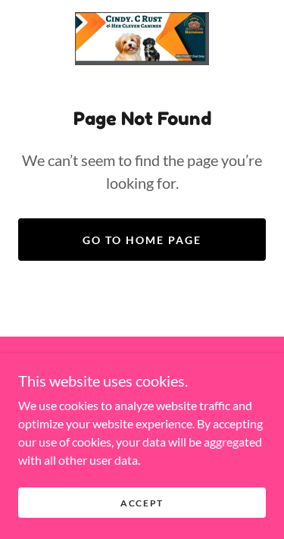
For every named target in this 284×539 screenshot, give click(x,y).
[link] (142, 38)
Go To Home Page (142, 239)
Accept (142, 503)
